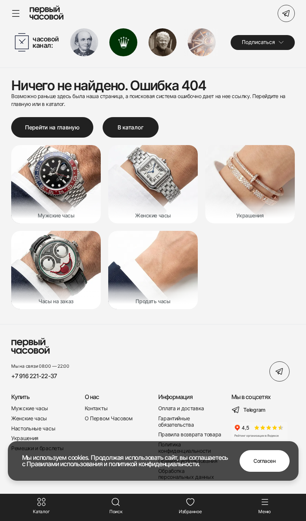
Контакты (96, 408)
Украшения (24, 438)
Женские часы (29, 418)
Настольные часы (33, 428)
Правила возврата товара (190, 434)
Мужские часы (29, 408)
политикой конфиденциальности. (154, 464)
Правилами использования (64, 464)
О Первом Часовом (109, 418)
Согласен (264, 461)
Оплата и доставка (181, 408)
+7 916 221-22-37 (34, 376)
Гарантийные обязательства (176, 421)
